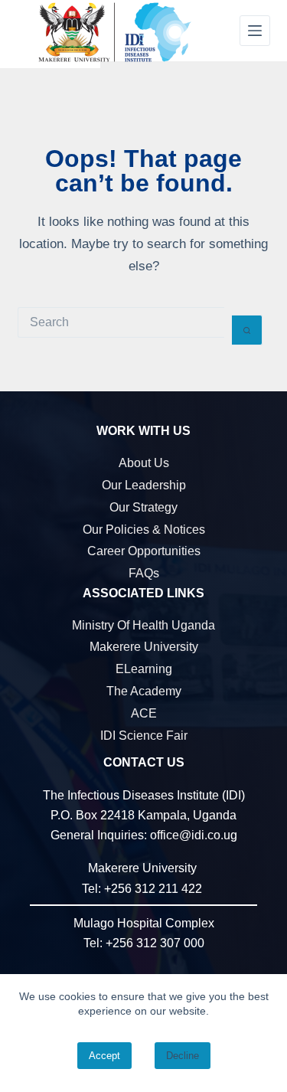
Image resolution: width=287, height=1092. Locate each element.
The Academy (143, 691)
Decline (182, 1055)
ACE (144, 713)
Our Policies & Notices (144, 529)
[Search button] (247, 330)
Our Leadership (144, 485)
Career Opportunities (144, 550)
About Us (144, 462)
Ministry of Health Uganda (143, 625)
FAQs (144, 573)
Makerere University (144, 646)
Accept (104, 1055)
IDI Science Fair (144, 735)
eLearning (144, 668)
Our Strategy (143, 507)
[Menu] (255, 30)
